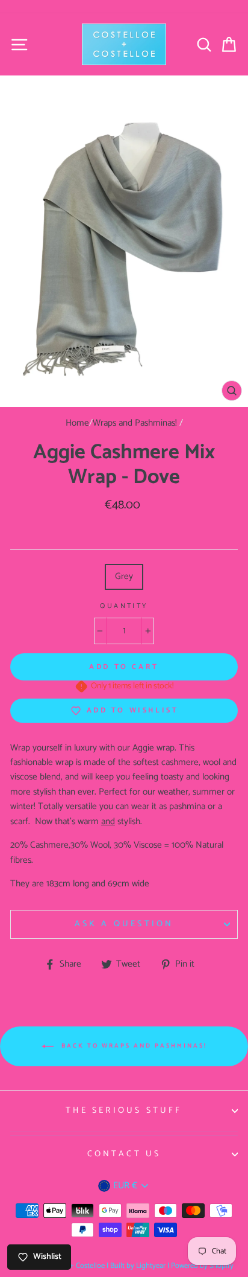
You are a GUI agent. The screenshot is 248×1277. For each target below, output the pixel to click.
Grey (124, 576)
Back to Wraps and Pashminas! (132, 1046)
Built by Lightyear (138, 1265)
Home (77, 422)
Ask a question (124, 924)
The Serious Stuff (124, 1111)
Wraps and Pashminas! (135, 422)
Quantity (124, 606)
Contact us (124, 1154)
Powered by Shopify (202, 1265)
